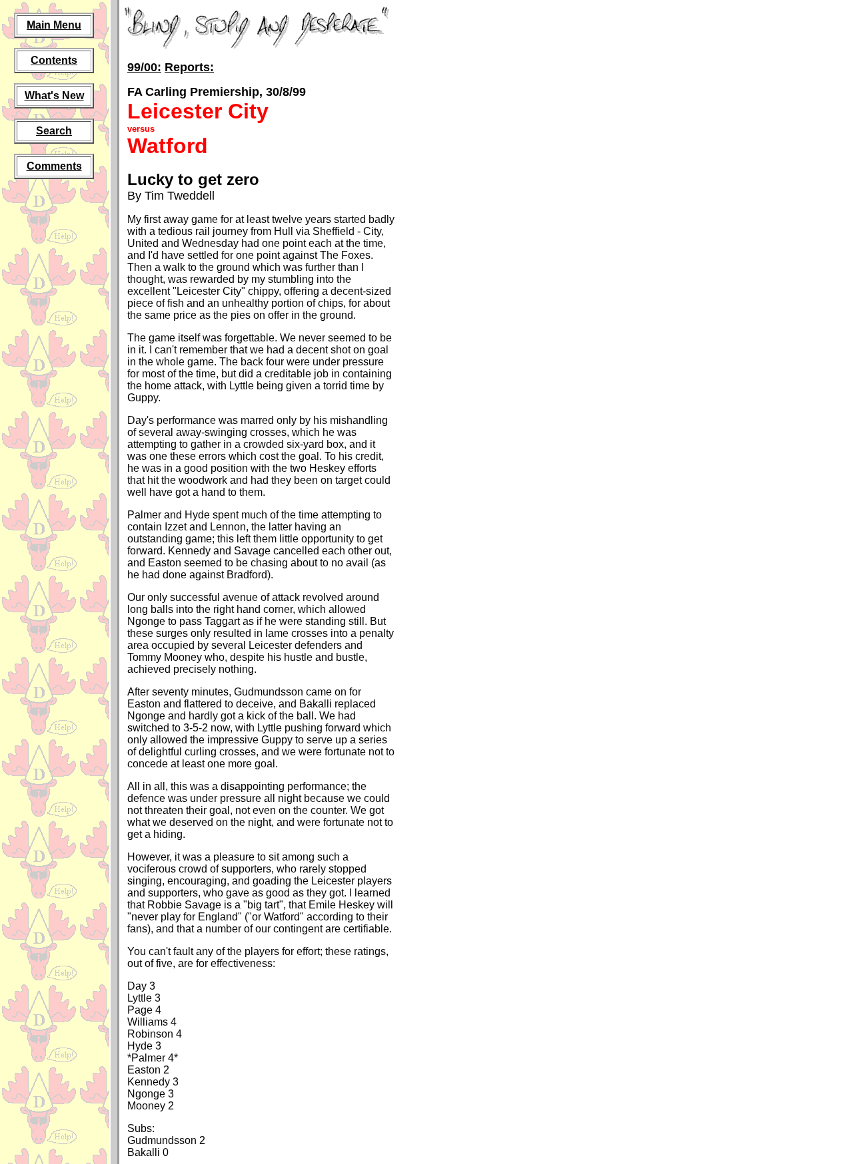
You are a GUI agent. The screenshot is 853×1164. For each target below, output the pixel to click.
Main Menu (54, 25)
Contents (54, 60)
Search (54, 130)
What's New (54, 95)
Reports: (189, 67)
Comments (54, 166)
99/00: (144, 67)
